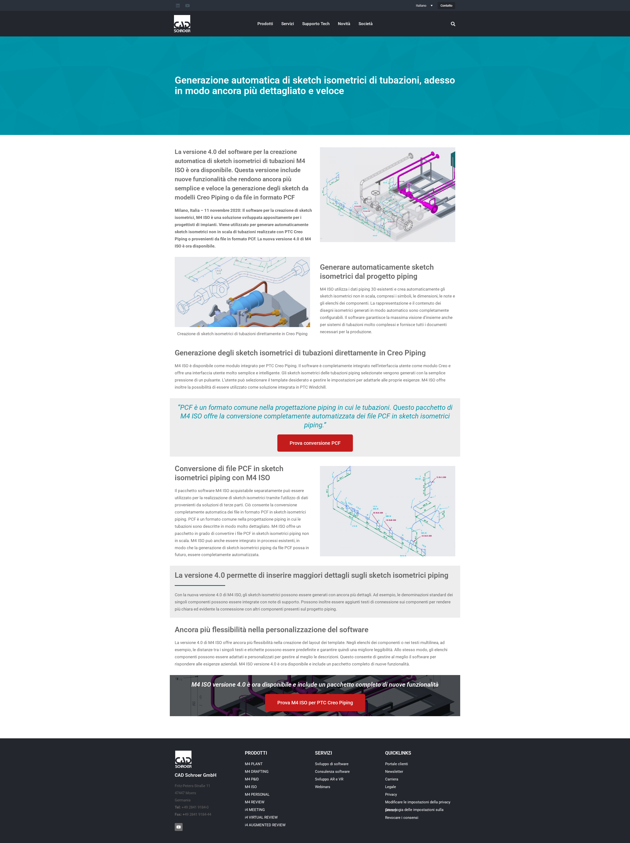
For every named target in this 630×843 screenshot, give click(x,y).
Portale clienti (396, 764)
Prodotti (265, 23)
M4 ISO (251, 787)
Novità (344, 23)
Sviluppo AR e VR (329, 779)
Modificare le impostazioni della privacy (417, 802)
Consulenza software (332, 771)
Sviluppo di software (331, 764)
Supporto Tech (316, 23)
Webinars (322, 787)
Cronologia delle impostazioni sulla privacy (414, 810)
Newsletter (394, 771)
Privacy (391, 794)
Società (366, 23)
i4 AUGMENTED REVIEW (265, 825)
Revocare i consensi (401, 817)
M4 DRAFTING (256, 771)
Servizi (287, 23)
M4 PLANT (254, 764)
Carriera (391, 779)
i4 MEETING (255, 810)
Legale (390, 787)
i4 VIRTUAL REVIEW (261, 817)
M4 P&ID (252, 779)
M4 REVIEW (254, 802)
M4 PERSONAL (257, 794)
